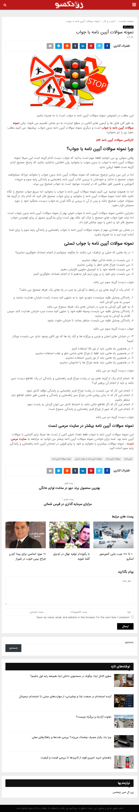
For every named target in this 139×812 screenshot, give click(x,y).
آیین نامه (128, 459)
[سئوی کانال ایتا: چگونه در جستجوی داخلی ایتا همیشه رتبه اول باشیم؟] (124, 680)
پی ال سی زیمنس (123, 792)
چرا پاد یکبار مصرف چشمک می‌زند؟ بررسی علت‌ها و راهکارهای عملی (71, 737)
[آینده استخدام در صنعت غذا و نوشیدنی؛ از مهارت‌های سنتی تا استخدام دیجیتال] (124, 700)
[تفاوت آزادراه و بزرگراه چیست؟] (124, 721)
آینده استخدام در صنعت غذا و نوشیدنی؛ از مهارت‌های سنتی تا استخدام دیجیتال (65, 696)
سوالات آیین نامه (113, 459)
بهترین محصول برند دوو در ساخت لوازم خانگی (69, 488)
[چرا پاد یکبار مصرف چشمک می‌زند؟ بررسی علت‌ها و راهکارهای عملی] (124, 741)
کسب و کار (128, 27)
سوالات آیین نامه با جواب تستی (88, 459)
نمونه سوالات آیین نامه (61, 459)
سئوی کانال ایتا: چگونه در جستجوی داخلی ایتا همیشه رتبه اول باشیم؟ (70, 676)
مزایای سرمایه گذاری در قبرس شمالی (68, 504)
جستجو (129, 642)
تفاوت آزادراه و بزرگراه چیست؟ (93, 717)
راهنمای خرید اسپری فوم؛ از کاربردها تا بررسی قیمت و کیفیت (76, 758)
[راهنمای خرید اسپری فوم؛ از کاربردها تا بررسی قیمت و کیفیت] (124, 762)
